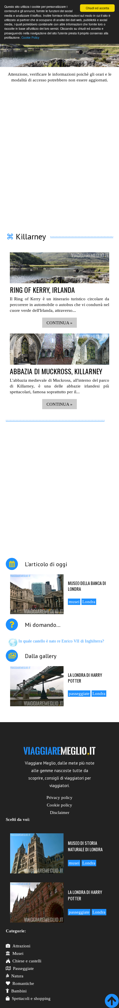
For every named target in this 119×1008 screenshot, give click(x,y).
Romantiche (23, 983)
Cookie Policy (30, 37)
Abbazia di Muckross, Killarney (56, 371)
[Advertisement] (59, 153)
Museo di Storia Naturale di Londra (85, 846)
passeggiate (79, 693)
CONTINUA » (59, 323)
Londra (88, 601)
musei (74, 601)
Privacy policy (59, 797)
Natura (17, 976)
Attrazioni (21, 946)
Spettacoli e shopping (31, 998)
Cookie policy (59, 805)
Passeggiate (23, 968)
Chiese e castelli (26, 961)
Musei (17, 953)
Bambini (19, 991)
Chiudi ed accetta (97, 8)
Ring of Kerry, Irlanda (42, 289)
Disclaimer (59, 812)
